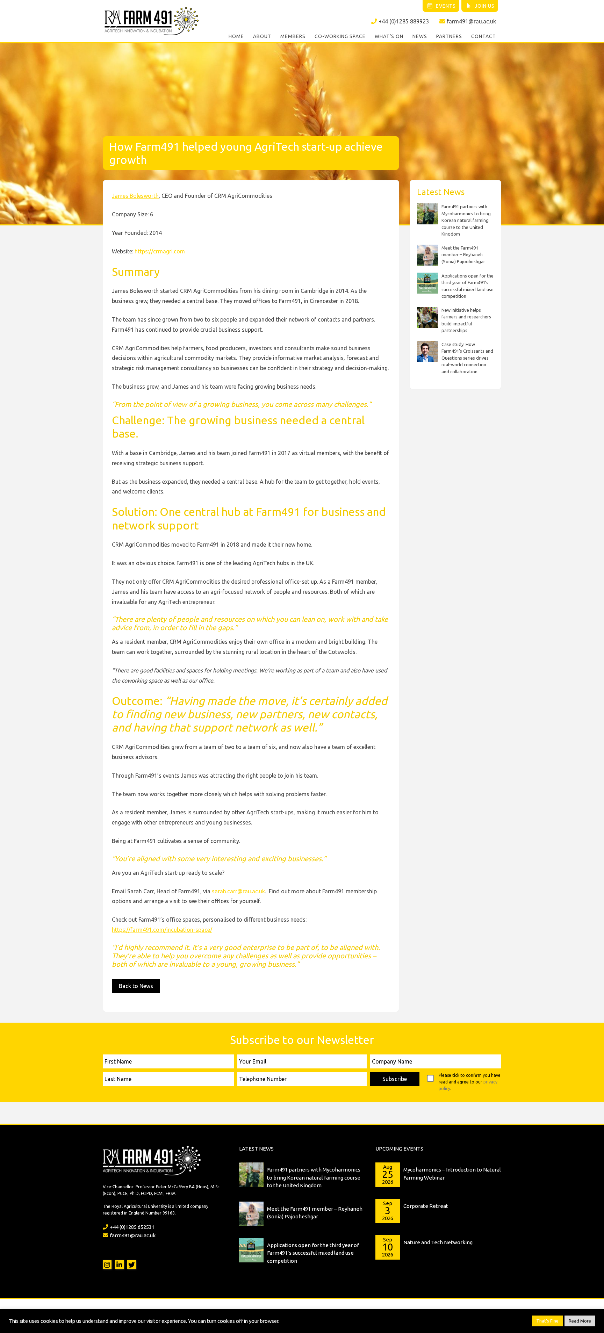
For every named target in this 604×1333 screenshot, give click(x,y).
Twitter (131, 1264)
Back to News (136, 986)
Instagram (107, 1264)
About (262, 36)
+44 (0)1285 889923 (404, 21)
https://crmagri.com (160, 251)
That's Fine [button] (547, 1320)
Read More (580, 1320)
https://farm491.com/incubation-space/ (162, 930)
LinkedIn (119, 1264)
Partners (449, 36)
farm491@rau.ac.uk (471, 21)
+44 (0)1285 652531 (132, 1227)
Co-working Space (340, 36)
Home (236, 36)
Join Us (485, 6)
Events (446, 6)
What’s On (389, 36)
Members (292, 36)
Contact (483, 36)
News (419, 36)
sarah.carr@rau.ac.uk (238, 891)
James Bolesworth (135, 196)
